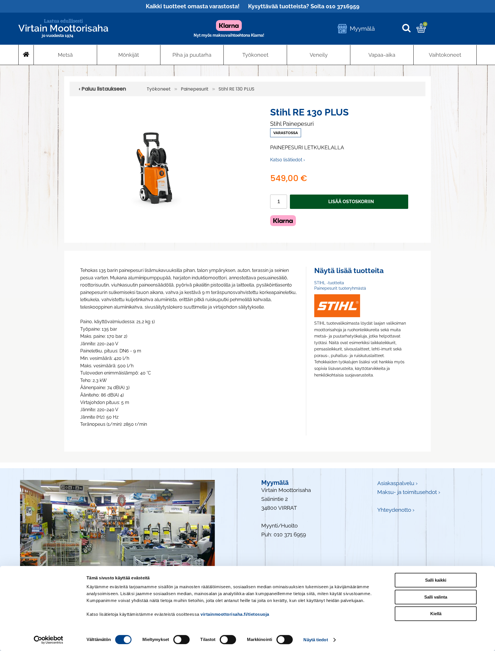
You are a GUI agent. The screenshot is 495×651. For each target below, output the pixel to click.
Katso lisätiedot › (287, 159)
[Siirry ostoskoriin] (421, 31)
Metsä (65, 55)
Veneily (319, 55)
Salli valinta (435, 597)
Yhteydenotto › (396, 510)
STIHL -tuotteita (329, 283)
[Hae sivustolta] (409, 28)
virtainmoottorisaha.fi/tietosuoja (235, 614)
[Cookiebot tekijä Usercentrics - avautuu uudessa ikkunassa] (48, 640)
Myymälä (362, 28)
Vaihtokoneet (445, 55)
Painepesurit (195, 89)
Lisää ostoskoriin (351, 201)
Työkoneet (255, 55)
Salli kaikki (435, 580)
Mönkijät (128, 55)
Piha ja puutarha (191, 55)
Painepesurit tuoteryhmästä (340, 288)
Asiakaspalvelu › (397, 483)
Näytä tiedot (315, 639)
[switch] (181, 639)
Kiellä (435, 613)
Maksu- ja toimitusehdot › (408, 492)
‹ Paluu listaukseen (102, 88)
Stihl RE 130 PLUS (236, 89)
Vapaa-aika (381, 55)
